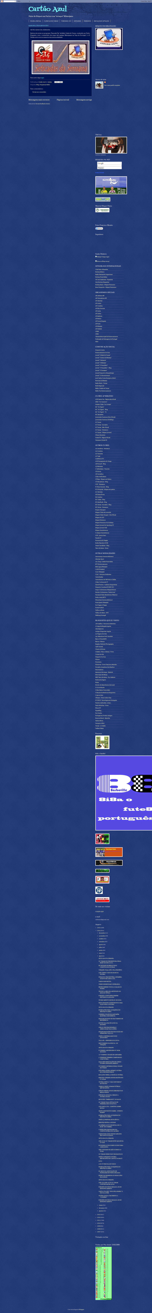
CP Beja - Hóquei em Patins (103, 479)
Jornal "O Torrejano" (101, 370)
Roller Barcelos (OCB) (101, 543)
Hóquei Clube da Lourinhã (103, 512)
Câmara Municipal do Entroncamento (106, 336)
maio (100, 953)
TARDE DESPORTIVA (105, 981)
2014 (99, 930)
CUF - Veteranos (100, 484)
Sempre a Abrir (99, 723)
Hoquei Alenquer (100, 509)
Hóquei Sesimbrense (101, 530)
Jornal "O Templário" (101, 365)
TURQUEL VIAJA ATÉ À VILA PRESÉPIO (110, 970)
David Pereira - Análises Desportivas (106, 584)
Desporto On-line (100, 657)
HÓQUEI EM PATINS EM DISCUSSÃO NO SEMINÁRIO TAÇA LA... (111, 1032)
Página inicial (63, 100)
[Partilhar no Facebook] (60, 82)
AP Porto (97, 323)
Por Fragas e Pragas (101, 605)
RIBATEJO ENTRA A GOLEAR (107, 1122)
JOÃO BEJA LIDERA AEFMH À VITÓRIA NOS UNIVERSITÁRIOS (110, 1071)
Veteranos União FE (101, 440)
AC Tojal (97, 456)
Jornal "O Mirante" (100, 360)
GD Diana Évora (99, 494)
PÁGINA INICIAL (35, 21)
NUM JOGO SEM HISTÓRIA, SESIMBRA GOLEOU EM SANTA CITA (110, 977)
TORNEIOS (87, 21)
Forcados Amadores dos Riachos (105, 667)
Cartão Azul (47, 9)
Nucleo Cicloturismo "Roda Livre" (105, 592)
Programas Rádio (45, 84)
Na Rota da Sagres (100, 680)
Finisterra (98, 662)
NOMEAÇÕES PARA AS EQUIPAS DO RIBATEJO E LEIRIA (109, 1010)
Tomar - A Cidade (100, 726)
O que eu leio (99, 695)
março (101, 1205)
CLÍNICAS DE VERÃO (51, 21)
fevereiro (102, 1208)
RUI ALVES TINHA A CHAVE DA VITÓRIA (111, 1075)
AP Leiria (98, 311)
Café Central (99, 646)
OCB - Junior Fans (100, 535)
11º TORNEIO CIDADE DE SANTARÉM (110, 1054)
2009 (99, 1226)
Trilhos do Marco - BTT (102, 612)
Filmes (97, 659)
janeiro (101, 1211)
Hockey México (99, 272)
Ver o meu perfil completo (112, 85)
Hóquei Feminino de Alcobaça (104, 522)
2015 (99, 927)
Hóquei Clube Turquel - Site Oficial (105, 515)
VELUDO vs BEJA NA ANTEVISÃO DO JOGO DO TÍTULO (110, 992)
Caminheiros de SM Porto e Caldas (105, 579)
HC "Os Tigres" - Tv (101, 412)
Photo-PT (98, 708)
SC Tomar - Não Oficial (102, 427)
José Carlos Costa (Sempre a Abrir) (105, 378)
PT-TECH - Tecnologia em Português (106, 700)
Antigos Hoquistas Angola (103, 631)
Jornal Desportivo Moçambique (104, 373)
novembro (102, 936)
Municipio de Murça (101, 674)
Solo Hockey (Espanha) (102, 282)
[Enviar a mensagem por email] (55, 82)
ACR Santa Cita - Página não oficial (105, 399)
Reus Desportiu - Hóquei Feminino (105, 287)
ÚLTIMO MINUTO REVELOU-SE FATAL (110, 1000)
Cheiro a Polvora (100, 649)
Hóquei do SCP (99, 517)
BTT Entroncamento (101, 564)
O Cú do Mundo (100, 687)
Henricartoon (99, 669)
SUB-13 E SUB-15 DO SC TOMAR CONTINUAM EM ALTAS (108, 1183)
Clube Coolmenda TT (101, 582)
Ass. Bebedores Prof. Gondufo (104, 636)
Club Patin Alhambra (101, 269)
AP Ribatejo (98, 326)
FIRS (96, 341)
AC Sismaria (99, 453)
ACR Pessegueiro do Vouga (103, 461)
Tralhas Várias (99, 728)
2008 (99, 1229)
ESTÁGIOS (77, 21)
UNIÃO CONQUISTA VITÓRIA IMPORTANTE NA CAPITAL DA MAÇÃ (110, 1157)
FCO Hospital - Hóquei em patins (105, 489)
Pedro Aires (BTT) (100, 597)
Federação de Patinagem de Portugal (106, 339)
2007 (99, 1231)
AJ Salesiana (99, 466)
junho (101, 950)
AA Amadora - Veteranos (102, 448)
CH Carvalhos (99, 474)
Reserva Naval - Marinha (102, 718)
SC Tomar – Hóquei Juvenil (103, 432)
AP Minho (98, 318)
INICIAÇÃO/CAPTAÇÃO (101, 21)
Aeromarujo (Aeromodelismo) (104, 556)
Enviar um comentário (39, 92)
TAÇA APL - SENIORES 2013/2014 (109, 1040)
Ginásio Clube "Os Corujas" (103, 404)
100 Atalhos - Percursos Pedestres (105, 623)
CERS (97, 334)
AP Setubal (98, 329)
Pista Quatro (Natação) (101, 602)
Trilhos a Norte (99, 610)
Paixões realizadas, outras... (103, 703)
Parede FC (98, 538)
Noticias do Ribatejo (101, 380)
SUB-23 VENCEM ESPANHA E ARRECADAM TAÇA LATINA (108, 1028)
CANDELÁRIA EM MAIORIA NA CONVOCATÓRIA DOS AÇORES (109, 1130)
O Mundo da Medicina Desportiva (105, 692)
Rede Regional (99, 385)
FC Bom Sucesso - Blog (102, 487)
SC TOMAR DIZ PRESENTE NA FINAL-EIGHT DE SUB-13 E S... (110, 962)
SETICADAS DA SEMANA (106, 958)
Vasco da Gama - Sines (101, 548)
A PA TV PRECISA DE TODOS (107, 1164)
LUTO (100, 1161)
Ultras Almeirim (100, 435)
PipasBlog (98, 710)
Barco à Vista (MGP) (101, 639)
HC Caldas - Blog (100, 499)
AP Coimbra (98, 306)
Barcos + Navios (100, 641)
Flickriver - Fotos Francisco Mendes (106, 664)
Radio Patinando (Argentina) (104, 274)
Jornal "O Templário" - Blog (103, 368)
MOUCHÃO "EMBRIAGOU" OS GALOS (110, 1099)
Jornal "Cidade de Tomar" (102, 355)
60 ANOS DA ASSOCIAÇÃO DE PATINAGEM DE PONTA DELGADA (109, 1171)
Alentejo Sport (99, 559)
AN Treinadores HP (101, 298)
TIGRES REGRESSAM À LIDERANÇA (109, 984)
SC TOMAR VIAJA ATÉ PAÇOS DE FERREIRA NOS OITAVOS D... (108, 1102)
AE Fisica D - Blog (100, 464)
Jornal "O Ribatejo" (100, 363)
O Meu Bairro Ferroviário (102, 690)
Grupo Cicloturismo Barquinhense (105, 589)
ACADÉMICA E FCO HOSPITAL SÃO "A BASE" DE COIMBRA (110, 1125)
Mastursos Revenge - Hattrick (104, 672)
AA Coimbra (99, 451)
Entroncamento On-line (102, 352)
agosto (101, 944)
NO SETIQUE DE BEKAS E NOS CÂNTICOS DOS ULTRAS (108, 966)
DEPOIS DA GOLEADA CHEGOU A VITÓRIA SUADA (108, 1095)
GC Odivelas (99, 492)
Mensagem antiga (84, 100)
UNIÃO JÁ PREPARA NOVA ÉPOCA (109, 1119)
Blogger (81, 1309)
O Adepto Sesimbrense (102, 533)
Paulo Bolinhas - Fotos (102, 705)
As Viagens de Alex (101, 634)
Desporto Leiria (99, 350)
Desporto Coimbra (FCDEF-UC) (104, 587)
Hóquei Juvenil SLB (101, 527)
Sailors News (99, 720)
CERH (97, 331)
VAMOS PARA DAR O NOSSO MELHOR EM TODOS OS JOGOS (110, 1134)
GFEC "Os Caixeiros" (101, 402)
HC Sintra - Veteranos (101, 507)
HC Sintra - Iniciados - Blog (103, 504)
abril (100, 956)
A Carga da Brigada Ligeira (103, 626)
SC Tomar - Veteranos (101, 430)
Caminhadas (99, 577)
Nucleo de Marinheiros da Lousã (105, 685)
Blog (37, 84)
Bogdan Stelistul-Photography (104, 644)
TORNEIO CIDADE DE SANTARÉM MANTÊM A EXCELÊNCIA (109, 1015)
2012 (99, 1217)
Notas (97, 682)
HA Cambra (98, 497)
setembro (102, 941)
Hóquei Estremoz (100, 520)
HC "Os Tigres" (99, 407)
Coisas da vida (99, 654)
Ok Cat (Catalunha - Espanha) (104, 279)
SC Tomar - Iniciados (101, 424)
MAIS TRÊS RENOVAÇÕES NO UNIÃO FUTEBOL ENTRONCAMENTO (110, 1062)
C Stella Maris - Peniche (102, 469)
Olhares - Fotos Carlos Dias (103, 697)
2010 (99, 1223)
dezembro (102, 933)
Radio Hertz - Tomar (101, 383)
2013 (99, 1214)
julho (100, 947)
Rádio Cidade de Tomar (102, 388)
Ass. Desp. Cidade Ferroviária (104, 561)
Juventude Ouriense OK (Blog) (104, 419)
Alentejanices (99, 628)
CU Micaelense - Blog (101, 481)
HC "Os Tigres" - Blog (101, 409)
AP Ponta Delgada (100, 321)
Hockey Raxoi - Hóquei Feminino (105, 284)
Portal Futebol (99, 607)
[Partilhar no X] (58, 82)
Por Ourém (98, 713)
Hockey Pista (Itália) (101, 277)
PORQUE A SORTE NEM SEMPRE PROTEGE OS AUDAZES (108, 996)
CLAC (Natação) (99, 572)
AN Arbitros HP (99, 295)
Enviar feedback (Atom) (43, 103)
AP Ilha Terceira (100, 308)
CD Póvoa (98, 471)
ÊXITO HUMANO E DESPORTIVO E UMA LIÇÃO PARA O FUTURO (111, 1003)
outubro (101, 938)
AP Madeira (98, 316)
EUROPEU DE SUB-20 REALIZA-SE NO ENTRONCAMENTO (110, 1187)
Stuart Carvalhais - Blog (102, 545)
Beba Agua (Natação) (101, 566)
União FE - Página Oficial (102, 437)
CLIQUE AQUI (99, 911)
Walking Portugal (100, 615)
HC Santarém (99, 414)
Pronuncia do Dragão (101, 540)
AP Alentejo (98, 300)
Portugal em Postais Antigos (103, 715)
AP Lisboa (98, 313)
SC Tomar (98, 422)
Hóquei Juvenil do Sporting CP (104, 525)
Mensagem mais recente (39, 100)
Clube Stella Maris (100, 476)
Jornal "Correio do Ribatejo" (103, 357)
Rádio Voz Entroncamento (103, 391)
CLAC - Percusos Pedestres (103, 574)
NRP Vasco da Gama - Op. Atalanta (105, 677)
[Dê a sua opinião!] (57, 82)
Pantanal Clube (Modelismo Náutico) (106, 595)
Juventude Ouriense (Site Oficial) (105, 417)
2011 (99, 1220)
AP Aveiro (98, 303)
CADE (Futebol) (100, 569)
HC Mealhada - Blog (101, 502)
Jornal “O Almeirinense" (102, 375)
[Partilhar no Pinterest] (62, 82)
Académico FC (99, 458)
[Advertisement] (108, 64)
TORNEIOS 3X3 (66, 21)
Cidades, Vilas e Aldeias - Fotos (104, 651)
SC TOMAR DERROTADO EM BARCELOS (111, 1154)
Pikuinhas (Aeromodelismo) (104, 600)
